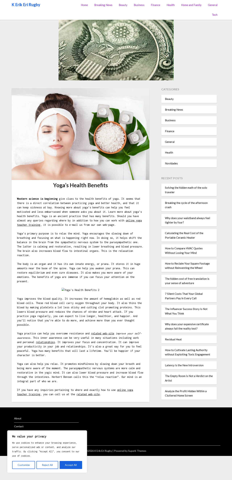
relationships (45, 342)
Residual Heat (173, 339)
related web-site (102, 333)
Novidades (171, 163)
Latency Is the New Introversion (184, 365)
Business (139, 5)
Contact (19, 426)
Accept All (71, 464)
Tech (215, 14)
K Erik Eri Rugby (26, 4)
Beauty (123, 5)
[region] (47, 451)
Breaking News (103, 5)
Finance (155, 5)
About (17, 418)
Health (171, 5)
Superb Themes (137, 450)
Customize (24, 464)
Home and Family (191, 5)
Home (84, 5)
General (213, 5)
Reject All (47, 464)
